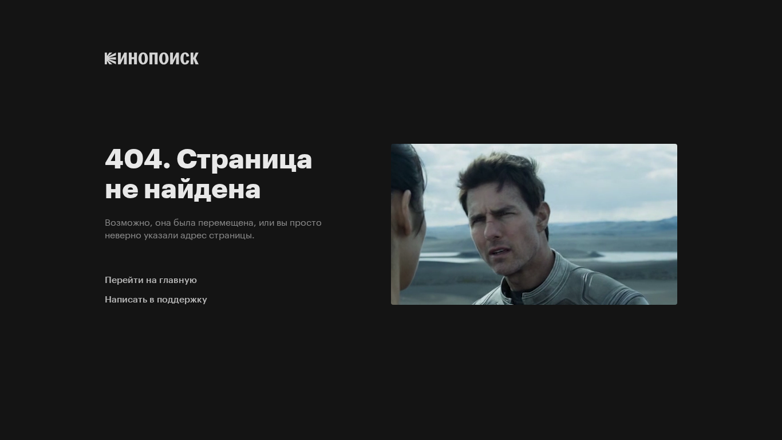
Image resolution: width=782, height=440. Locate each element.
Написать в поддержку (156, 299)
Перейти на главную (151, 279)
